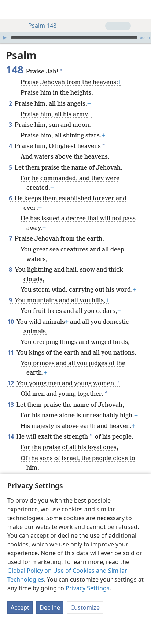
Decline (50, 607)
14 (11, 436)
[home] (11, 9)
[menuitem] (11, 9)
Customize (85, 607)
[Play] (5, 38)
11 (11, 352)
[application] (75, 37)
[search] (142, 9)
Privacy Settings (88, 588)
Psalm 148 (42, 26)
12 (11, 383)
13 (11, 405)
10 (11, 322)
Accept (20, 607)
